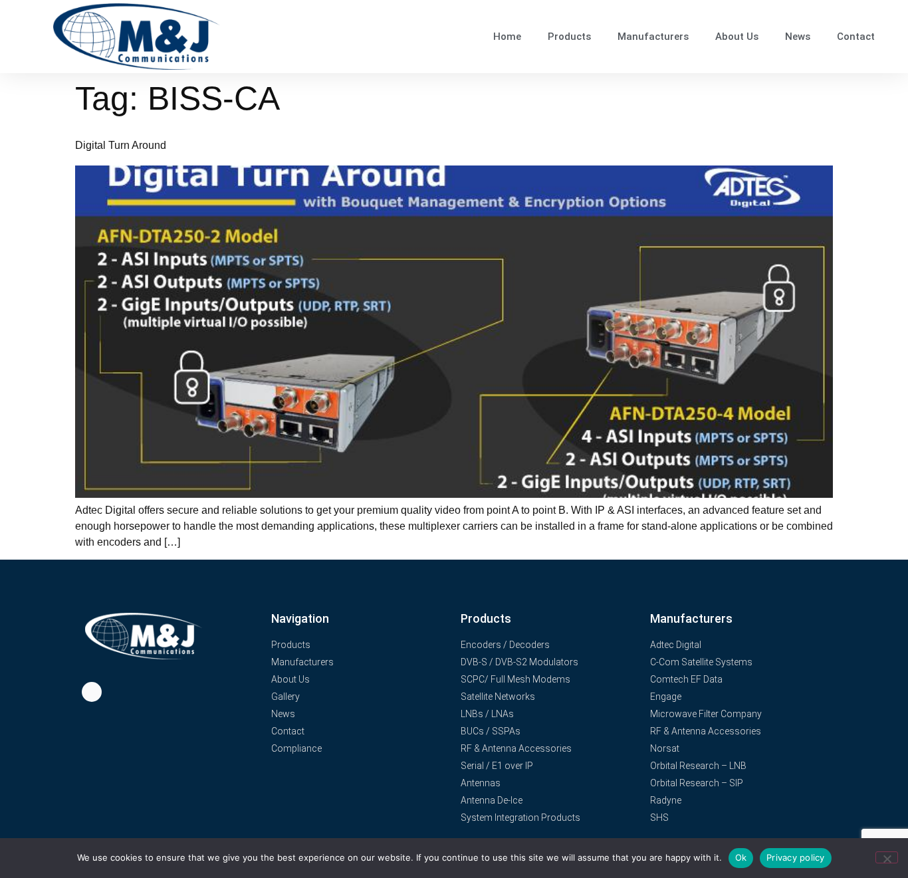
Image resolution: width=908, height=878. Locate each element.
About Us (736, 37)
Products (569, 37)
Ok (741, 857)
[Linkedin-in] (92, 692)
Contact (856, 37)
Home (507, 37)
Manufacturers (653, 37)
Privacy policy (795, 857)
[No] (886, 857)
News (797, 37)
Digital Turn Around (120, 145)
